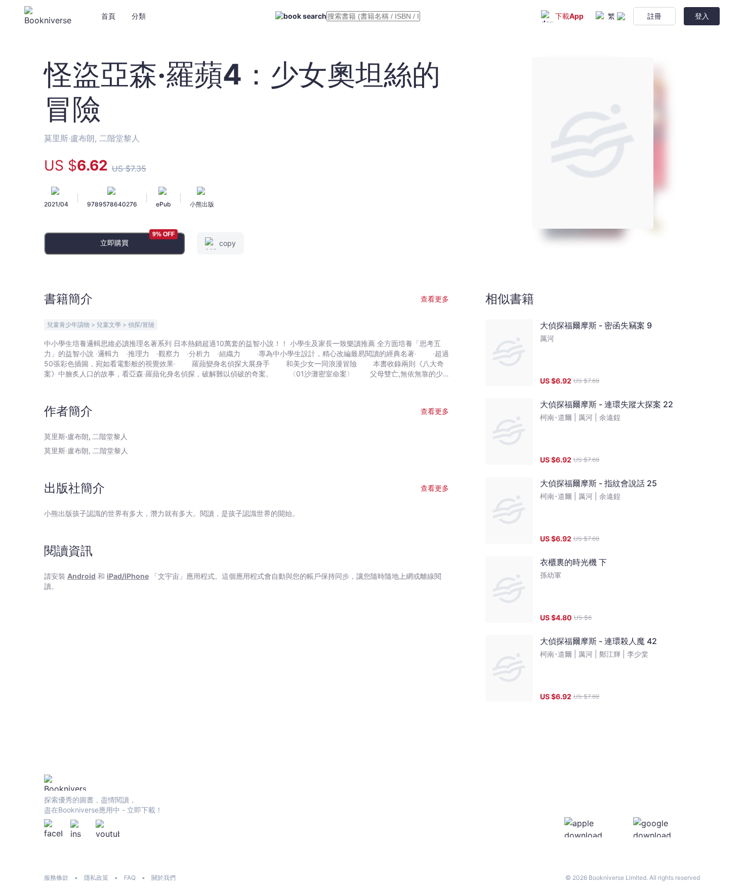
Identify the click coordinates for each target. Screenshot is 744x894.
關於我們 (163, 877)
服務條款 (56, 877)
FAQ (130, 877)
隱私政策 (96, 877)
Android (81, 576)
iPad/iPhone (128, 576)
